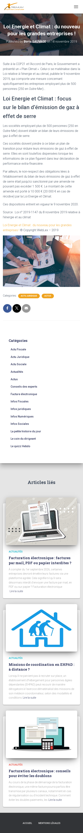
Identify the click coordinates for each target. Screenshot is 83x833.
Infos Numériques (22, 416)
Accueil (27, 823)
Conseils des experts (24, 386)
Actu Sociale (18, 364)
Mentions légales (49, 823)
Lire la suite (16, 591)
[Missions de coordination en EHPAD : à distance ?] (41, 627)
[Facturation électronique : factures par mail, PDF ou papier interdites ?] (41, 521)
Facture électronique (24, 394)
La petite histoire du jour (26, 431)
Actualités (17, 371)
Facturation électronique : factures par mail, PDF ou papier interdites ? (40, 560)
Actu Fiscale (18, 349)
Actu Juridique (29, 296)
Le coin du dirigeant (23, 438)
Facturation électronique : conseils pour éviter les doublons (39, 773)
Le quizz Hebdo (20, 446)
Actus (47, 296)
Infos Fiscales (20, 401)
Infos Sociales (20, 423)
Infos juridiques (21, 409)
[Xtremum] (15, 7)
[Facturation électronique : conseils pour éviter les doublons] (41, 734)
